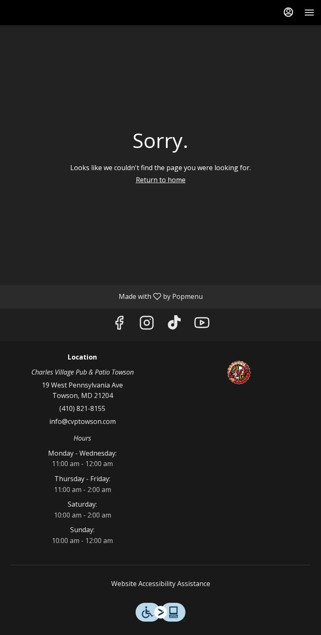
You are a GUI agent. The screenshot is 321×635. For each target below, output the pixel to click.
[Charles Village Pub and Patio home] (44, 12)
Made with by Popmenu (104, 296)
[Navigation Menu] (309, 12)
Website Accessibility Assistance (160, 583)
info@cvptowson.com (82, 421)
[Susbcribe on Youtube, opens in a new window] (201, 325)
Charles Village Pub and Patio (238, 372)
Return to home (161, 179)
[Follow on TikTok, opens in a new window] (174, 325)
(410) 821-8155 (82, 408)
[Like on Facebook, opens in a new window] (119, 325)
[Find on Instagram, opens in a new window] (146, 325)
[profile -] (288, 12)
